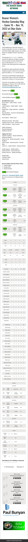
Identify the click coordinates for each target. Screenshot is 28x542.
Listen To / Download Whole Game (12, 175)
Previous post (10, 467)
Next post (19, 467)
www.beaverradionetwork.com (11, 87)
